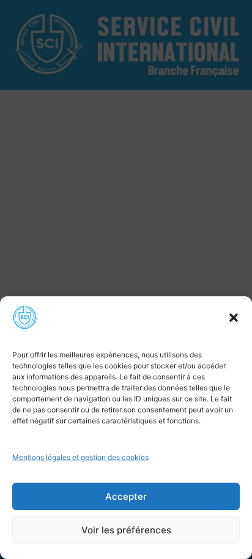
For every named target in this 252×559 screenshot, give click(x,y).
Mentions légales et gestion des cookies (80, 457)
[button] (234, 318)
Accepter (126, 496)
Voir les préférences (126, 530)
